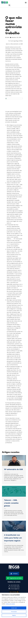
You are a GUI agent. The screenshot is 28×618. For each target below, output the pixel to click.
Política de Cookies (10, 603)
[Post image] (14, 460)
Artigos (5, 472)
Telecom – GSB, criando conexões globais (11, 503)
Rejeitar (14, 615)
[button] (25, 2)
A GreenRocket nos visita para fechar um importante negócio (13, 538)
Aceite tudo (14, 607)
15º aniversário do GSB (13, 469)
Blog (8, 472)
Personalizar (14, 611)
